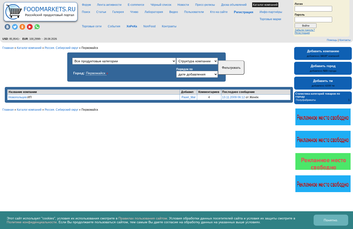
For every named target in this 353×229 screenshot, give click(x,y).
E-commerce (136, 4)
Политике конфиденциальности (32, 222)
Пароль (300, 14)
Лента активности (109, 4)
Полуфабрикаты (306, 99)
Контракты (169, 26)
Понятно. (331, 220)
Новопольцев (17, 97)
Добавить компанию (323, 51)
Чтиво (134, 12)
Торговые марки (270, 19)
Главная (8, 48)
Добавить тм (323, 81)
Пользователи (194, 12)
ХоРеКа (132, 26)
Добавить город (323, 66)
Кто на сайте (219, 12)
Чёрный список (161, 4)
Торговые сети (92, 26)
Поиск (86, 12)
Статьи (101, 12)
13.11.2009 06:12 (233, 97)
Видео (173, 12)
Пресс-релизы (205, 4)
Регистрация (302, 32)
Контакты (345, 40)
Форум (86, 4)
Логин (299, 3)
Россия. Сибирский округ (61, 48)
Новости (183, 4)
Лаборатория (154, 12)
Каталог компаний (265, 4)
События (114, 26)
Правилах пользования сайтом (142, 218)
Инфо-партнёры (271, 12)
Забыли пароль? (305, 30)
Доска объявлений (234, 4)
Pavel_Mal (188, 97)
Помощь (332, 40)
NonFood (149, 26)
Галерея (118, 12)
